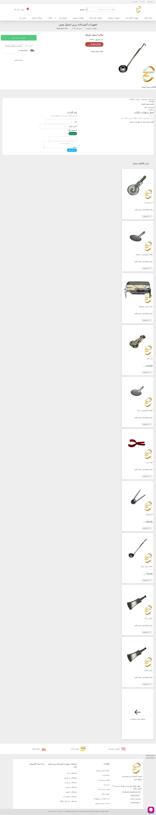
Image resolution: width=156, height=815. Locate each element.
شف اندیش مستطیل (146, 306)
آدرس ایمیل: (73, 126)
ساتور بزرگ (149, 618)
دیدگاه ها (132, 99)
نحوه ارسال (106, 794)
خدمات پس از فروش (102, 803)
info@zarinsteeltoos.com (131, 792)
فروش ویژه (63, 18)
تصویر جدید (73, 133)
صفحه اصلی (150, 1)
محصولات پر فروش (70, 778)
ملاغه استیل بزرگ (146, 566)
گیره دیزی (149, 462)
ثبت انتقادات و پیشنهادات (101, 799)
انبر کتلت (149, 358)
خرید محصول (146, 216)
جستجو (82, 9)
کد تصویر (74, 130)
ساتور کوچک (148, 670)
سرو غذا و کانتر (76, 28)
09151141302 (136, 799)
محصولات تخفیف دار (70, 796)
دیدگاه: (75, 147)
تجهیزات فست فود (96, 18)
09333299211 (136, 795)
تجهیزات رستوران (113, 18)
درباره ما (142, 1)
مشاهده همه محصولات (137, 719)
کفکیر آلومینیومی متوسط (144, 254)
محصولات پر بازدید (71, 782)
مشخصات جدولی (141, 99)
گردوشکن (149, 514)
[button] (78, 755)
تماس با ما (134, 1)
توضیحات (151, 99)
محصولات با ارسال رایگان (68, 801)
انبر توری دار (148, 202)
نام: (76, 121)
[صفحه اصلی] (138, 9)
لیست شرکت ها (104, 789)
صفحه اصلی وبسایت (103, 770)
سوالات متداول (37, 18)
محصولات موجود (71, 787)
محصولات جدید (72, 773)
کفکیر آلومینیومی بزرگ (145, 410)
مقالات (50, 18)
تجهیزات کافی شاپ (131, 18)
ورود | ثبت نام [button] (19, 9)
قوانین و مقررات (104, 780)
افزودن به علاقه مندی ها (13, 46)
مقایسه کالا (29, 46)
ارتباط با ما (106, 775)
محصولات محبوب (71, 792)
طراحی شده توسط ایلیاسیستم (55, 811)
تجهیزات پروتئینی (78, 18)
